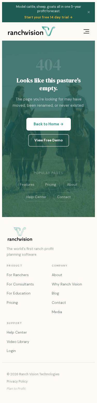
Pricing (50, 184)
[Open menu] (85, 31)
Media (57, 312)
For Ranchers (18, 274)
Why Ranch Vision (67, 284)
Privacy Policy (17, 381)
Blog (55, 293)
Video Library (18, 341)
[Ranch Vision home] (48, 234)
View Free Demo (48, 140)
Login (11, 350)
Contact (64, 197)
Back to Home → (49, 124)
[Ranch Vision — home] (32, 31)
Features (27, 184)
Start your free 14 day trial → (48, 17)
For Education (19, 293)
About (72, 184)
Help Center (36, 197)
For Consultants (20, 284)
